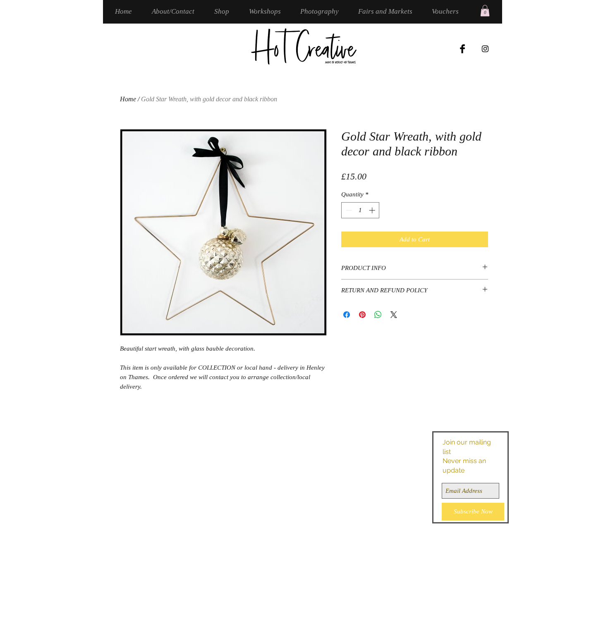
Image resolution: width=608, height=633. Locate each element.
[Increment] (372, 210)
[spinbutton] (360, 210)
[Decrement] (348, 210)
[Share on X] (394, 315)
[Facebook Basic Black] (462, 48)
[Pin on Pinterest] (362, 315)
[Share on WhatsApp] (378, 315)
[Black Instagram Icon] (485, 48)
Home (128, 99)
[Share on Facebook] (347, 315)
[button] (485, 10)
